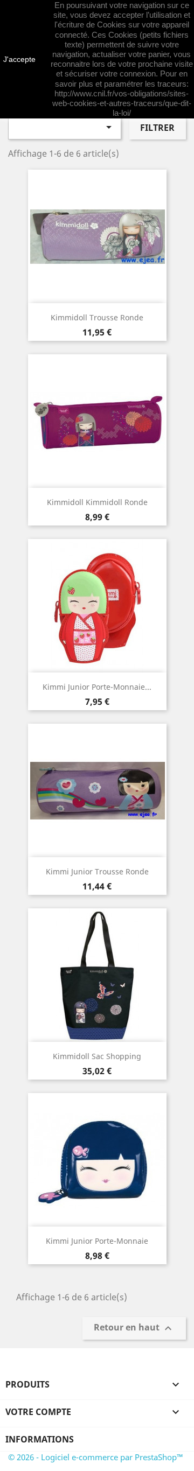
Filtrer (157, 128)
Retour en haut (134, 1328)
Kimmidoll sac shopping (97, 1056)
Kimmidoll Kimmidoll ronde (97, 502)
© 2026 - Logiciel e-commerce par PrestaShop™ (95, 1457)
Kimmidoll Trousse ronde (97, 317)
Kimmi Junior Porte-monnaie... (97, 687)
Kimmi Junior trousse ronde (97, 871)
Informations (39, 1439)
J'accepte (19, 59)
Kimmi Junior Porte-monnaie (97, 1241)
